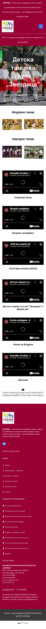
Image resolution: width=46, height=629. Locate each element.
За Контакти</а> (8, 582)
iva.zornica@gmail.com (10, 580)
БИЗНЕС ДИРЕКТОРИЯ (10, 451)
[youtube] (4, 443)
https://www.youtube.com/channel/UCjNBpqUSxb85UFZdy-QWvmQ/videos (23, 394)
